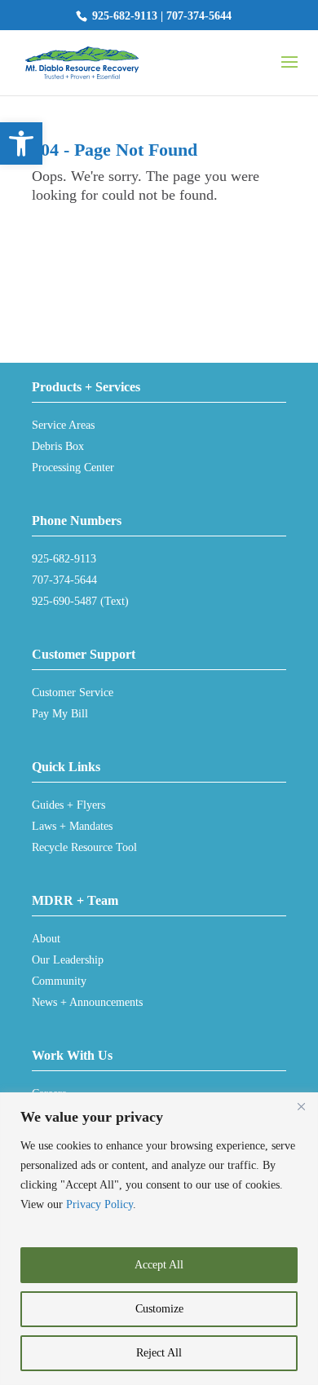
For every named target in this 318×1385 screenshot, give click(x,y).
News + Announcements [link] (87, 1002)
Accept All (159, 1265)
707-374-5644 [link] (199, 16)
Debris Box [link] (58, 446)
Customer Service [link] (72, 692)
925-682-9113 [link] (124, 16)
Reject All (159, 1353)
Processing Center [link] (73, 467)
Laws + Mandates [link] (72, 826)
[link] (21, 143)
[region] (159, 1238)
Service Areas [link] (63, 425)
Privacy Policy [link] (99, 1204)
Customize (159, 1309)
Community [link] (59, 981)
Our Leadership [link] (68, 960)
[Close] (301, 1106)
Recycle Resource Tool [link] (84, 847)
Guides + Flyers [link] (68, 805)
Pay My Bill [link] (60, 714)
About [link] (46, 939)
